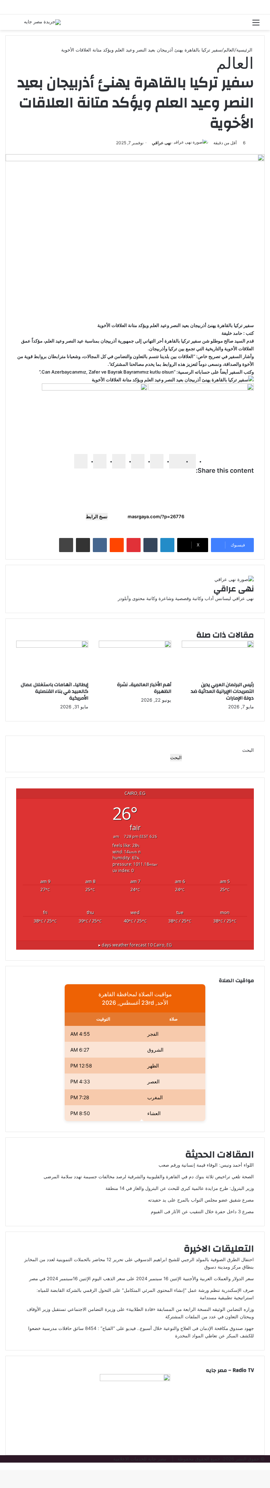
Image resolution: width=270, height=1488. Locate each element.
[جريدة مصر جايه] (42, 22)
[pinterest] (119, 461)
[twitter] (175, 461)
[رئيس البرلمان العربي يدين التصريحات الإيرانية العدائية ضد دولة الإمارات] (218, 646)
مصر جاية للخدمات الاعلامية (139, 1459)
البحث (248, 750)
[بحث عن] (14, 25)
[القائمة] (255, 25)
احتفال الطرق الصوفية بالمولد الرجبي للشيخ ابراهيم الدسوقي (194, 1259)
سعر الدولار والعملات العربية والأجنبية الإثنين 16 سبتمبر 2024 (195, 1278)
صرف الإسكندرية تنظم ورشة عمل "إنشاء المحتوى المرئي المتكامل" (188, 1290)
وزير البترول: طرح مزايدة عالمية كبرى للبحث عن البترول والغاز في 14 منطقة (179, 1188)
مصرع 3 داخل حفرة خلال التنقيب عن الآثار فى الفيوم (202, 1211)
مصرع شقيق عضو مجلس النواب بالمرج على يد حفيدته (201, 1200)
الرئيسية (245, 50)
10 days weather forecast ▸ (135, 945)
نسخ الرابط (97, 516)
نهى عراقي (161, 142)
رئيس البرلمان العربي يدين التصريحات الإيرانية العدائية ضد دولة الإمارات (222, 691)
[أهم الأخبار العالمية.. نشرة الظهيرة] (135, 646)
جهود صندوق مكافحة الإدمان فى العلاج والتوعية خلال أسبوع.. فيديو (190, 1328)
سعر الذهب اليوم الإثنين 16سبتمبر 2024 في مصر (77, 1278)
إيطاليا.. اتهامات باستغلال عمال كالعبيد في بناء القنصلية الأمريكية (54, 691)
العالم (229, 50)
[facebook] (189, 461)
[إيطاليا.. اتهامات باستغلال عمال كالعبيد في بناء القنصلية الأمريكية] (52, 646)
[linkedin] (156, 461)
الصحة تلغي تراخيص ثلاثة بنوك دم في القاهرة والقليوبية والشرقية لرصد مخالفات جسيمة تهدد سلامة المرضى (149, 1176)
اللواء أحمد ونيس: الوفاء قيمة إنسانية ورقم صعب (206, 1165)
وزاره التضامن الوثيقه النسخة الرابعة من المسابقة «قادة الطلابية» (190, 1309)
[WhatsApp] (100, 461)
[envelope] (137, 461)
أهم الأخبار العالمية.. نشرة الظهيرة (144, 688)
